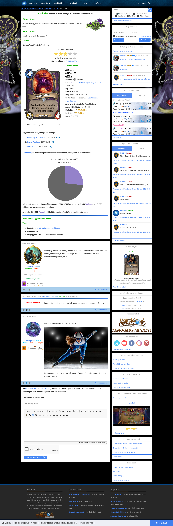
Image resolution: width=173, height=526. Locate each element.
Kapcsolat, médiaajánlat (119, 508)
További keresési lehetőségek (122, 21)
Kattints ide (27, 153)
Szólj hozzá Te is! (73, 61)
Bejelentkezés (144, 3)
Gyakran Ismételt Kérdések (121, 387)
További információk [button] (87, 523)
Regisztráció (145, 40)
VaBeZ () (32, 268)
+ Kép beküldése (118, 433)
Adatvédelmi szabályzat (118, 516)
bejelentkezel (30, 388)
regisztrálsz (45, 388)
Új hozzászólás (101, 289)
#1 (107, 244)
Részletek (140, 302)
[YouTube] (124, 343)
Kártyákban (121, 16)
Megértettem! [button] (161, 523)
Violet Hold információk (120, 383)
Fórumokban (144, 16)
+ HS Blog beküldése (119, 84)
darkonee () (128, 56)
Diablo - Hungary (118, 476)
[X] (117, 343)
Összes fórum (117, 457)
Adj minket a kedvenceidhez (122, 349)
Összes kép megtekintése (121, 398)
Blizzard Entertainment (76, 512)
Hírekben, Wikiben (125, 14)
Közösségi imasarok (119, 360)
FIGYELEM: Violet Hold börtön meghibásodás (135, 79)
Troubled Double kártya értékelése (124, 368)
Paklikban (132, 16)
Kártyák (25, 8)
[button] (30, 411)
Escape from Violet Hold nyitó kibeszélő (125, 448)
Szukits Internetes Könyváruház (123, 467)
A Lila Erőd (123, 69)
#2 (107, 296)
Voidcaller (26, 223)
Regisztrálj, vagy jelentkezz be (122, 364)
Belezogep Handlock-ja (36, 138)
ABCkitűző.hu (73, 501)
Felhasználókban (141, 14)
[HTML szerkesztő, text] (65, 429)
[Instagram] (139, 343)
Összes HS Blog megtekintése (122, 51)
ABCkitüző (116, 471)
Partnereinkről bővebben (121, 480)
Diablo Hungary (74, 505)
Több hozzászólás (119, 240)
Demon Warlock (33, 142)
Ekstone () (126, 210)
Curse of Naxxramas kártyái (48, 8)
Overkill (132, 403)
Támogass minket (117, 501)
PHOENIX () (126, 75)
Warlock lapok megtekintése (90, 83)
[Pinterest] (146, 343)
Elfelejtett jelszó (145, 36)
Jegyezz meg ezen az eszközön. (126, 36)
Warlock (33, 8)
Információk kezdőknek (120, 379)
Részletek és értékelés (120, 287)
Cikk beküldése (116, 494)
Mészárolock (32, 146)
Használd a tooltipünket (118, 512)
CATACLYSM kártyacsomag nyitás (124, 452)
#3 (107, 317)
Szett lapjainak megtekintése (48, 228)
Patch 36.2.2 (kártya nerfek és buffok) (132, 59)
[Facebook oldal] (132, 343)
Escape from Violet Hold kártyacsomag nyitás (127, 444)
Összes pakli (117, 138)
